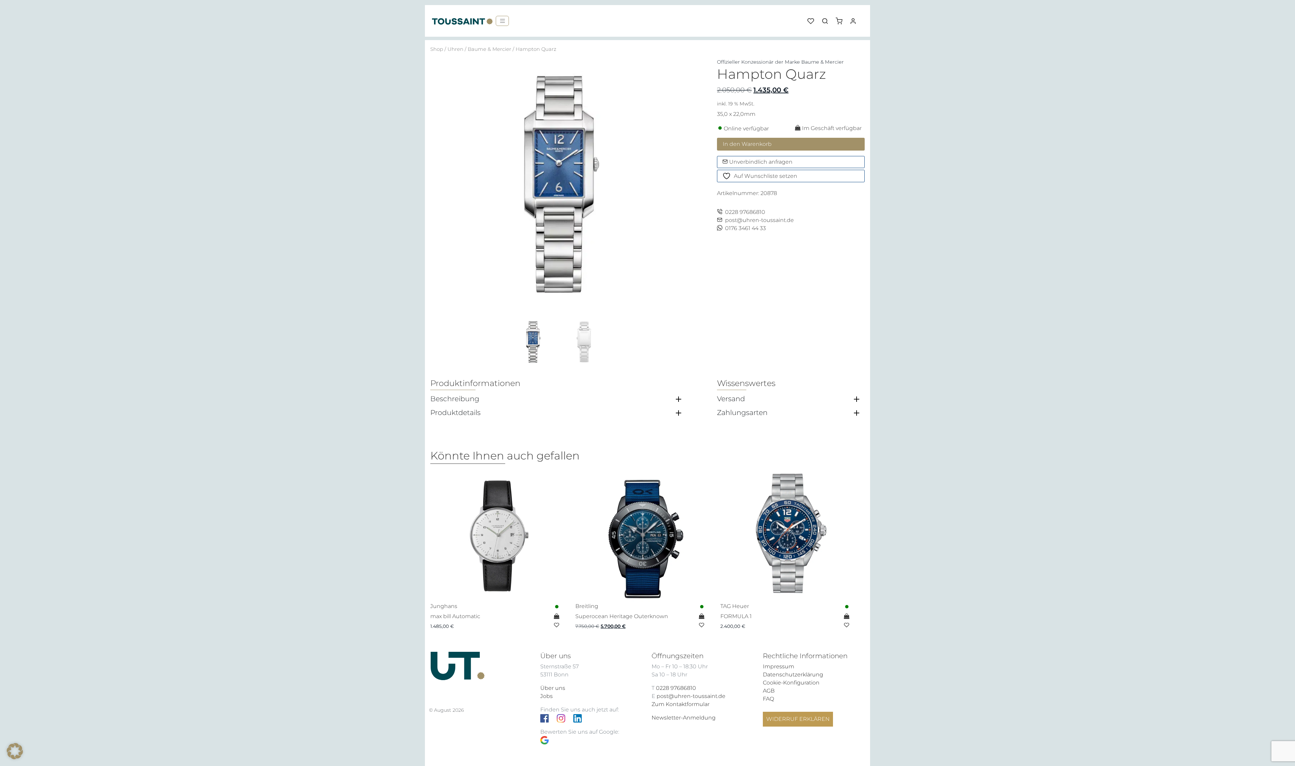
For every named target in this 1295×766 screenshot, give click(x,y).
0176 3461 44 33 (745, 228)
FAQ (768, 699)
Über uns (552, 688)
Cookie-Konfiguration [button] (791, 682)
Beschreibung (454, 399)
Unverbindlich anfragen (760, 162)
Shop (436, 49)
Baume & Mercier (489, 49)
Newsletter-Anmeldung (684, 717)
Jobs (546, 696)
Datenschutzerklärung (793, 674)
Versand (731, 399)
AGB (769, 691)
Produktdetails (455, 413)
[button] (841, 18)
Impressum (778, 666)
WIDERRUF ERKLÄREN (798, 719)
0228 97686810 (745, 212)
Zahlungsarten (742, 413)
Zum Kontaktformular (681, 704)
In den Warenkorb (747, 144)
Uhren (455, 49)
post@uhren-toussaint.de (759, 220)
